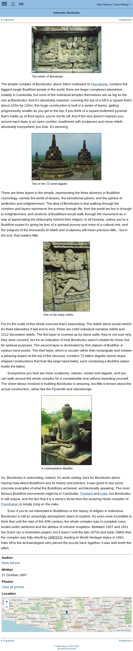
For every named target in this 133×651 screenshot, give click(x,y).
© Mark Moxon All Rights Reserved (66, 647)
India (104, 493)
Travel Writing (114, 4)
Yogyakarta (8, 20)
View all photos (13, 587)
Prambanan (124, 20)
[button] (67, 612)
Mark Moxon (11, 563)
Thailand (86, 493)
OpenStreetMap (123, 630)
